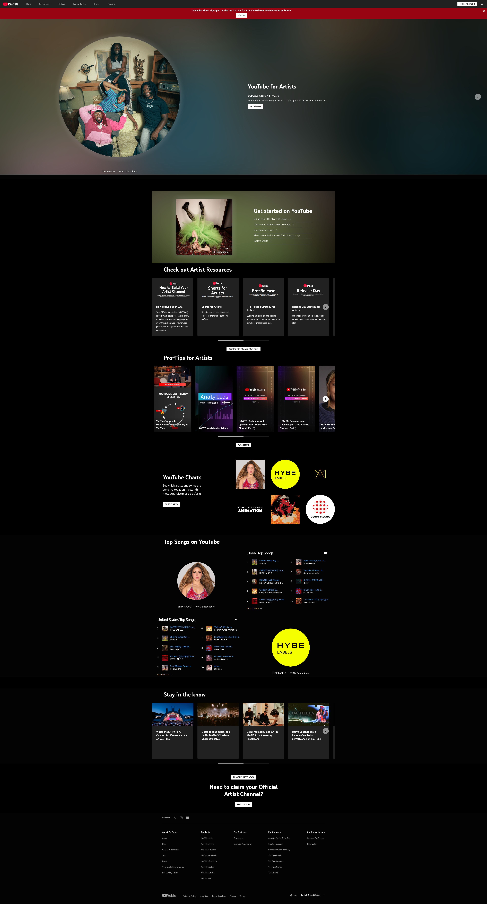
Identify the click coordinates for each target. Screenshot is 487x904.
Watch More (243, 445)
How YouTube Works (170, 850)
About (164, 838)
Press (164, 861)
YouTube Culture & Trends (173, 867)
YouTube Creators (275, 861)
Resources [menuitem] (44, 4)
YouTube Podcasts (209, 855)
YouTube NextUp (275, 867)
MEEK (226, 248)
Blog (164, 844)
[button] (482, 4)
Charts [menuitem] (97, 4)
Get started (255, 106)
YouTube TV (206, 879)
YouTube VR (273, 873)
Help (296, 895)
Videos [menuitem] (62, 4)
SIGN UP (241, 15)
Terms (242, 896)
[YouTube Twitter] (175, 818)
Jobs (164, 855)
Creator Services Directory (279, 850)
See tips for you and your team (243, 349)
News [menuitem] (28, 4)
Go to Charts (171, 504)
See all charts (253, 608)
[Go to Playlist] (325, 554)
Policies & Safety (190, 896)
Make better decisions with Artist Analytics (275, 235)
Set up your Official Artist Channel (271, 218)
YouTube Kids (206, 838)
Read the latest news (243, 777)
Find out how (243, 804)
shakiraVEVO (184, 606)
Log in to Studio (467, 4)
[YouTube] (169, 895)
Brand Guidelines (219, 896)
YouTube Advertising (242, 844)
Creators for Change (315, 838)
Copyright (204, 896)
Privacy (233, 896)
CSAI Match (312, 844)
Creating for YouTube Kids (279, 838)
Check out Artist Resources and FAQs (272, 224)
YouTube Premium (209, 861)
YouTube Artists (275, 855)
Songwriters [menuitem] (78, 4)
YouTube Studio (207, 873)
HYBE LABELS (279, 673)
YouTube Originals (208, 850)
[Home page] (10, 4)
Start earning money (264, 229)
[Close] (484, 11)
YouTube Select (207, 867)
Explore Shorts (261, 240)
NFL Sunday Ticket (170, 873)
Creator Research (275, 844)
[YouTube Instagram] (181, 818)
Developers (238, 838)
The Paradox (108, 171)
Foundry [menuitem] (111, 4)
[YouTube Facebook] (187, 818)
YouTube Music (207, 844)
